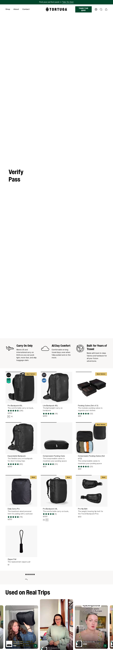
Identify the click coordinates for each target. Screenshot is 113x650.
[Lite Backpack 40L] (56, 387)
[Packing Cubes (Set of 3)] (91, 387)
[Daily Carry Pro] (21, 491)
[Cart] (106, 9)
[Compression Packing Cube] (56, 438)
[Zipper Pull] (21, 541)
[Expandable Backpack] (21, 438)
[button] (8, 9)
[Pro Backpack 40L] (21, 387)
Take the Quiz (68, 2)
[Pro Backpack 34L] (56, 491)
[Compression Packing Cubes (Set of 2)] (91, 438)
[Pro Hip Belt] (91, 491)
